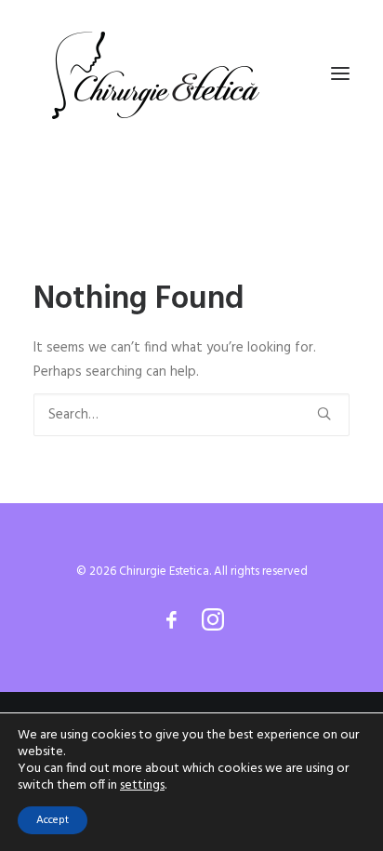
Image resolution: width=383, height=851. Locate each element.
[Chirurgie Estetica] (155, 73)
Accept (52, 820)
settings (142, 786)
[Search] (191, 414)
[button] (340, 73)
